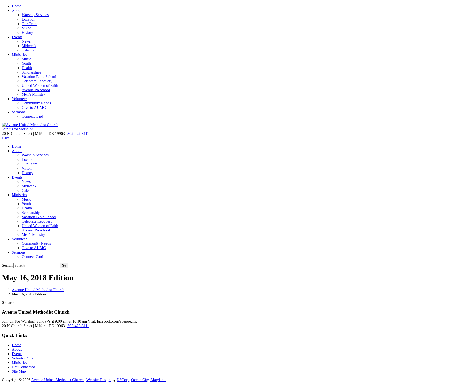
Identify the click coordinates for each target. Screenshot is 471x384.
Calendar (29, 50)
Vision (27, 28)
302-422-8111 (78, 133)
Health (27, 68)
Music (26, 59)
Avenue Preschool (36, 90)
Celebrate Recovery (37, 81)
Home (16, 6)
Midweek (29, 46)
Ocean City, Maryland (148, 380)
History (27, 32)
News (26, 41)
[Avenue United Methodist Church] (30, 125)
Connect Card (32, 116)
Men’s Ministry (33, 94)
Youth (26, 63)
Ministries (19, 54)
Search (7, 265)
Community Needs (36, 103)
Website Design (98, 380)
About (17, 10)
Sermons (18, 112)
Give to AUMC (34, 107)
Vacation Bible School (39, 77)
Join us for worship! (17, 129)
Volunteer (19, 99)
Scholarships (31, 72)
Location (28, 19)
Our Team (29, 24)
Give (6, 138)
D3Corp (123, 380)
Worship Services (35, 15)
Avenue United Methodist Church (38, 290)
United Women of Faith (40, 85)
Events (17, 37)
